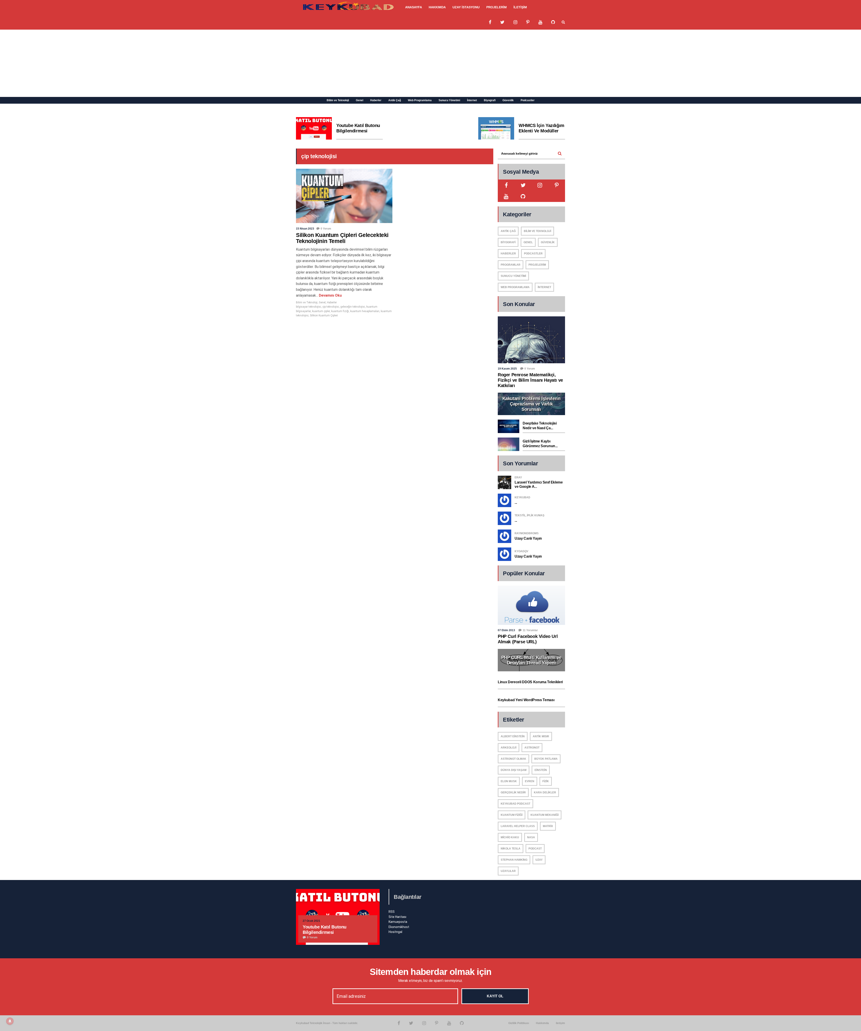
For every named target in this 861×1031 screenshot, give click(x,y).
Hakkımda (542, 1023)
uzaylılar (508, 871)
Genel (359, 100)
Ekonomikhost (399, 927)
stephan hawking (514, 859)
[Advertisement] (430, 63)
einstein (541, 770)
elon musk (509, 781)
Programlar (510, 264)
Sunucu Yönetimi (449, 100)
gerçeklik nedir (513, 792)
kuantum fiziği (340, 311)
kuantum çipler (321, 311)
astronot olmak (513, 758)
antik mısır (541, 736)
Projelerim (537, 264)
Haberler (375, 100)
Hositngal (395, 932)
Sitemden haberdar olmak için (430, 972)
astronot (531, 747)
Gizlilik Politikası (518, 1023)
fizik (545, 781)
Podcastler (528, 100)
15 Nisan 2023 (305, 228)
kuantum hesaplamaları (364, 311)
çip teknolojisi (330, 306)
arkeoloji (508, 747)
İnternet (472, 100)
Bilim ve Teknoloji (338, 100)
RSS (392, 911)
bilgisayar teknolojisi (308, 306)
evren (529, 781)
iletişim (560, 1023)
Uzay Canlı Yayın (528, 538)
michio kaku (510, 837)
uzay (539, 859)
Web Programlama (420, 100)
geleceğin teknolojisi (352, 306)
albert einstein (513, 736)
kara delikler (545, 792)
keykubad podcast (515, 803)
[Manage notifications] (9, 1021)
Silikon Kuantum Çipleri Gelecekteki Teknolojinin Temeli (342, 238)
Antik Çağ (394, 100)
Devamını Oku (330, 295)
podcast (535, 848)
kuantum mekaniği (545, 814)
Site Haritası (397, 917)
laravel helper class (518, 826)
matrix (548, 826)
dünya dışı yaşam (513, 770)
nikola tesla (510, 848)
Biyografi (490, 100)
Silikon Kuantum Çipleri (324, 315)
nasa (531, 837)
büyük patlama (546, 758)
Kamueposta (398, 922)
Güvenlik (508, 100)
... (516, 502)
